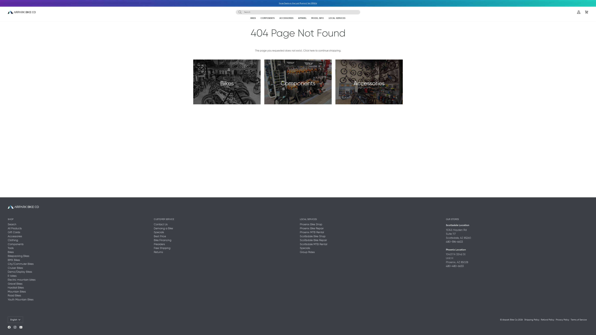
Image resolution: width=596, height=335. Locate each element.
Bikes (11, 252)
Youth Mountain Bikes (21, 299)
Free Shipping (162, 248)
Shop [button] (11, 219)
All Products (15, 228)
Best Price (160, 236)
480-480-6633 (455, 266)
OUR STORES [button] (452, 219)
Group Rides (307, 252)
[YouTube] (21, 327)
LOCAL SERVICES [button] (308, 219)
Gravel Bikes (15, 283)
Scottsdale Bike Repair (313, 240)
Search (12, 224)
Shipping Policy (531, 319)
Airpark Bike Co (509, 319)
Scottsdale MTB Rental (313, 244)
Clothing (13, 240)
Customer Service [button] (164, 219)
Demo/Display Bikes (20, 271)
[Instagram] (15, 327)
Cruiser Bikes (15, 267)
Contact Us (161, 224)
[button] (253, 18)
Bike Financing (162, 240)
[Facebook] (9, 327)
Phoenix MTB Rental (312, 232)
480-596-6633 (454, 241)
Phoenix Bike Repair (312, 228)
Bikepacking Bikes (18, 255)
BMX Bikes (14, 260)
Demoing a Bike (163, 228)
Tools (11, 248)
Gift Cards (14, 232)
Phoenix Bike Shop (311, 224)
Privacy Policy (562, 319)
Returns (158, 252)
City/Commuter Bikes (21, 263)
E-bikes (12, 275)
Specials (159, 232)
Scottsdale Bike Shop (312, 236)
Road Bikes (14, 295)
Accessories (15, 236)
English (13, 319)
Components (16, 244)
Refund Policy (547, 319)
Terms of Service (579, 319)
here (312, 50)
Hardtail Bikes (16, 287)
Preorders (159, 244)
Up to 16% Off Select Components (37, 3)
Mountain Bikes (17, 291)
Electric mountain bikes (22, 279)
